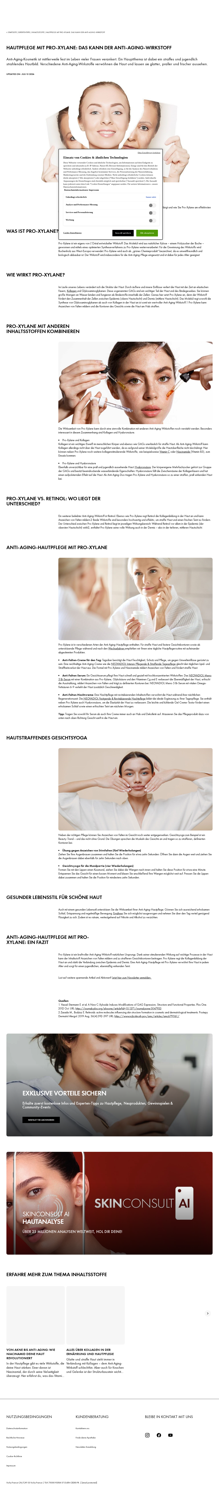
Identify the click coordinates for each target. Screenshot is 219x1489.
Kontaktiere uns (82, 1428)
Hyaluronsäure (143, 467)
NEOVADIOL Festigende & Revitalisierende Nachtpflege (114, 698)
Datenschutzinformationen (76, 190)
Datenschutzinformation (17, 1428)
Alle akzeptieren (147, 233)
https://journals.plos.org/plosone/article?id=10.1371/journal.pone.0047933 (118, 1008)
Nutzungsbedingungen (16, 1446)
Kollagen (72, 291)
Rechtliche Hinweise (15, 1437)
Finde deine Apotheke (86, 1437)
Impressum (11, 1465)
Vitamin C (165, 451)
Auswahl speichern (123, 233)
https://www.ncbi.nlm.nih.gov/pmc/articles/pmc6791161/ (146, 1016)
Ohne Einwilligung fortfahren (149, 153)
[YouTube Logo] (170, 1435)
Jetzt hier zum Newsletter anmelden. (132, 977)
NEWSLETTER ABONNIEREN (41, 1120)
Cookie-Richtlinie (14, 1456)
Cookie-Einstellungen (72, 233)
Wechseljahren (116, 648)
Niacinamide (183, 451)
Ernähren (118, 913)
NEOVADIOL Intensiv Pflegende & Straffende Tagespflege (143, 664)
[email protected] (89, 1482)
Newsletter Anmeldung (86, 1446)
